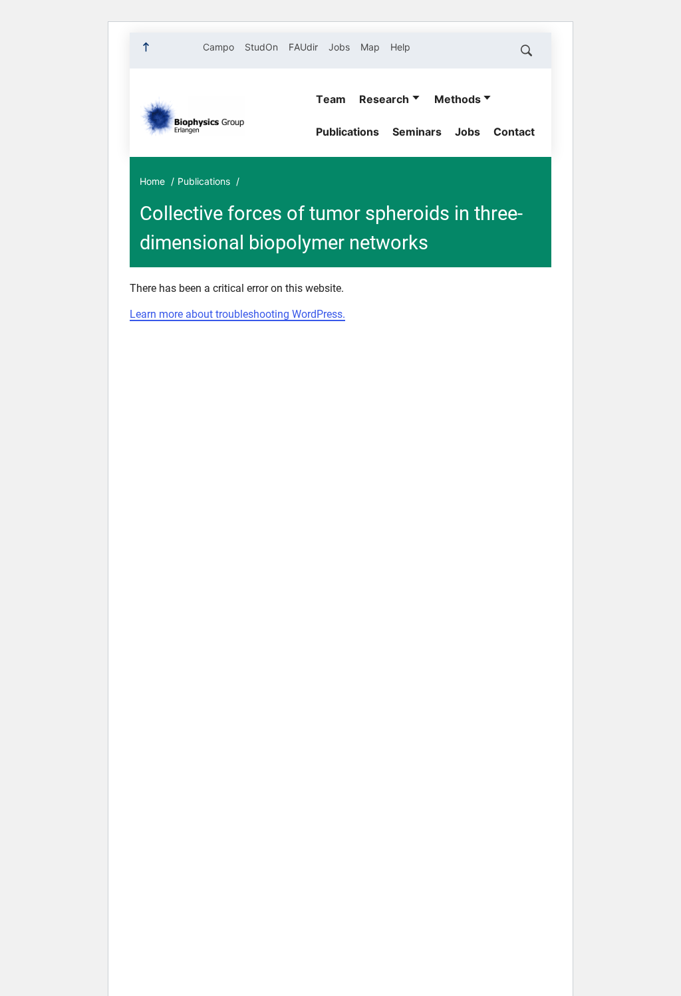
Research (384, 99)
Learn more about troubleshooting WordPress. (237, 314)
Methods (457, 99)
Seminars (417, 131)
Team (331, 99)
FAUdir (303, 47)
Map (370, 47)
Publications (347, 131)
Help (400, 47)
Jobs (339, 47)
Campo (218, 47)
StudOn (261, 47)
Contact (514, 131)
